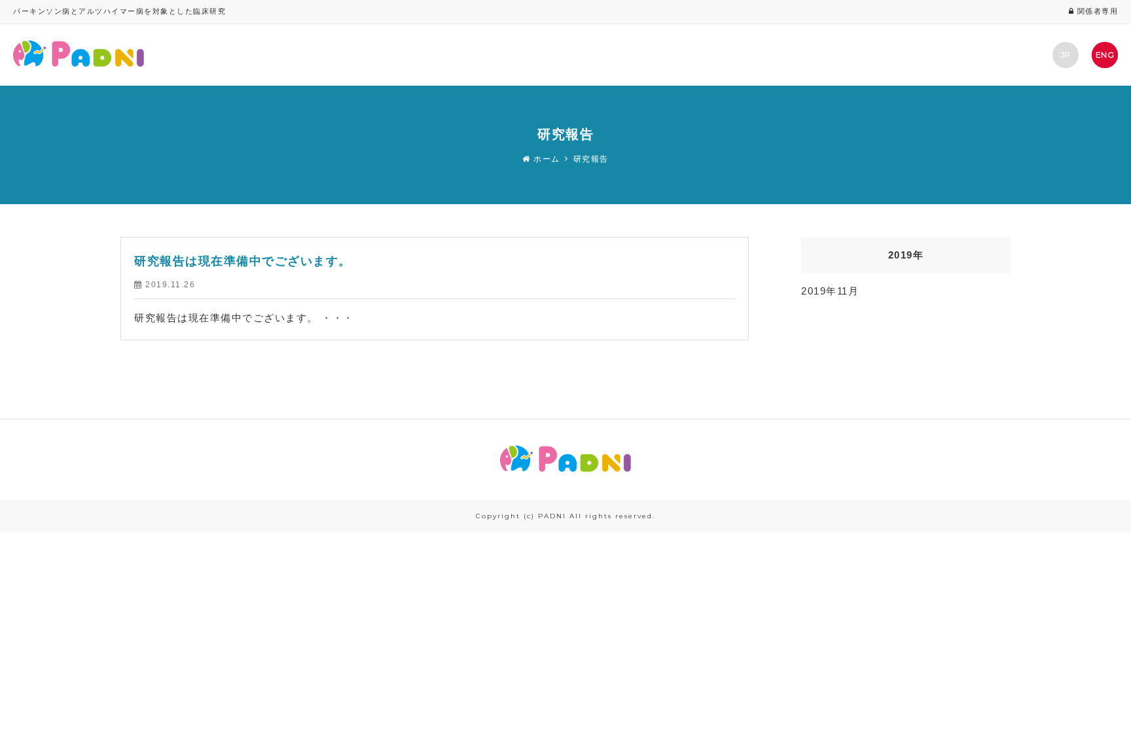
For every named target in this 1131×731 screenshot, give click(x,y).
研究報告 (591, 159)
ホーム (545, 159)
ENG (1104, 55)
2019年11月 (830, 290)
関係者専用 (1096, 11)
